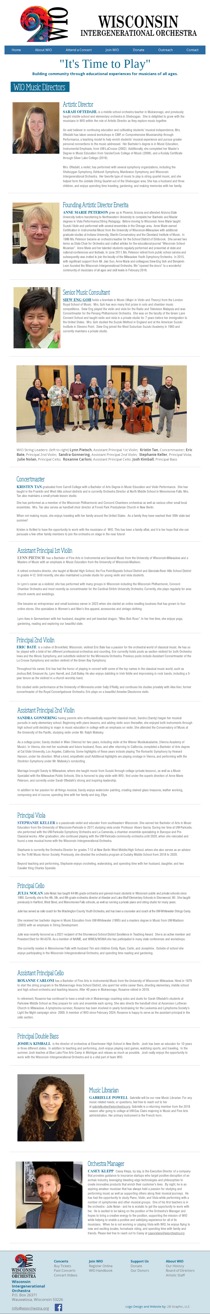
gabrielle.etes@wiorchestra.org (111, 1106)
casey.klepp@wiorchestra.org (166, 1233)
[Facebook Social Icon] (58, 1307)
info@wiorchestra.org (30, 1308)
